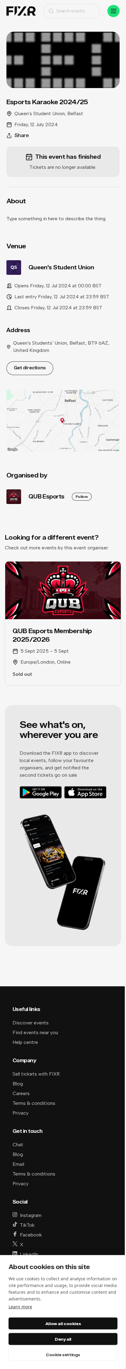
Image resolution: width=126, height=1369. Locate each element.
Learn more (20, 1307)
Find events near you (35, 1032)
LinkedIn (29, 1254)
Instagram (31, 1215)
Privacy (20, 1113)
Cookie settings (63, 1354)
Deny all (63, 1339)
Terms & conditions (34, 1103)
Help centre (25, 1042)
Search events (70, 11)
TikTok (27, 1225)
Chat (18, 1144)
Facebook (31, 1235)
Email (18, 1164)
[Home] (21, 11)
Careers (21, 1093)
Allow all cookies (63, 1323)
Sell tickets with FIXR (36, 1074)
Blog (18, 1084)
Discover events (31, 1023)
